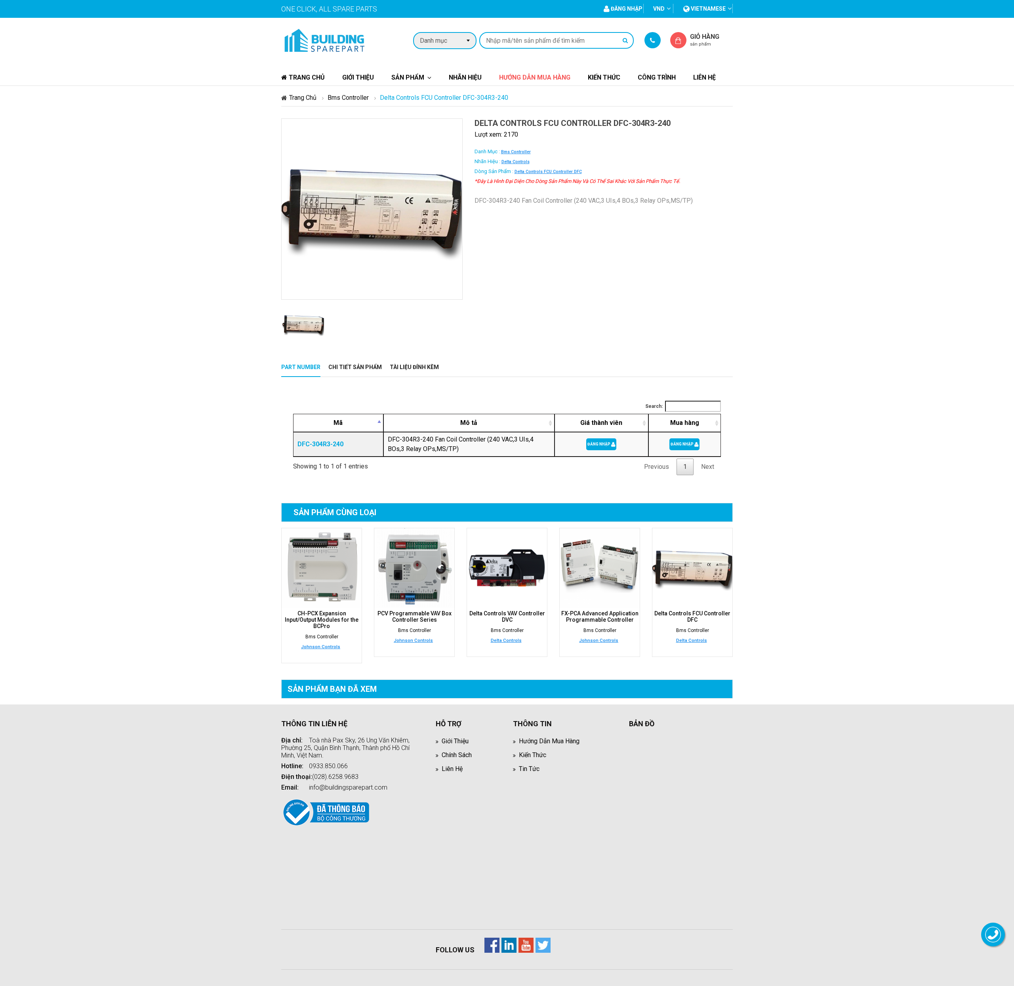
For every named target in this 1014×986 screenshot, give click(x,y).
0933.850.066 (328, 766)
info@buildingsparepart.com (348, 787)
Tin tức (529, 769)
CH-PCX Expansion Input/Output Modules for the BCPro (321, 619)
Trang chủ (306, 77)
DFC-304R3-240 (320, 444)
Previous (656, 466)
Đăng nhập (599, 444)
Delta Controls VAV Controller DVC (507, 616)
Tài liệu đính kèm (414, 367)
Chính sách (457, 755)
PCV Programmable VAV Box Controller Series (414, 616)
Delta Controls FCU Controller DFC (548, 171)
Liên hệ (704, 77)
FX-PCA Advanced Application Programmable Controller (600, 616)
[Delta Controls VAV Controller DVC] (507, 568)
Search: (654, 406)
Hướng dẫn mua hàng (534, 77)
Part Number (300, 367)
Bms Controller (348, 97)
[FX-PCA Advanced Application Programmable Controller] (600, 568)
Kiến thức (604, 77)
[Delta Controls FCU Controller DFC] (692, 568)
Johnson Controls (320, 646)
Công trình (657, 77)
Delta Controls (515, 161)
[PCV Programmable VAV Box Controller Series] (414, 568)
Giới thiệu (358, 77)
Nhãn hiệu (465, 77)
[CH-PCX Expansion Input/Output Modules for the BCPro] (322, 568)
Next (707, 466)
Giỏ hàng (704, 40)
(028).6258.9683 (335, 776)
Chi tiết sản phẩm (355, 367)
